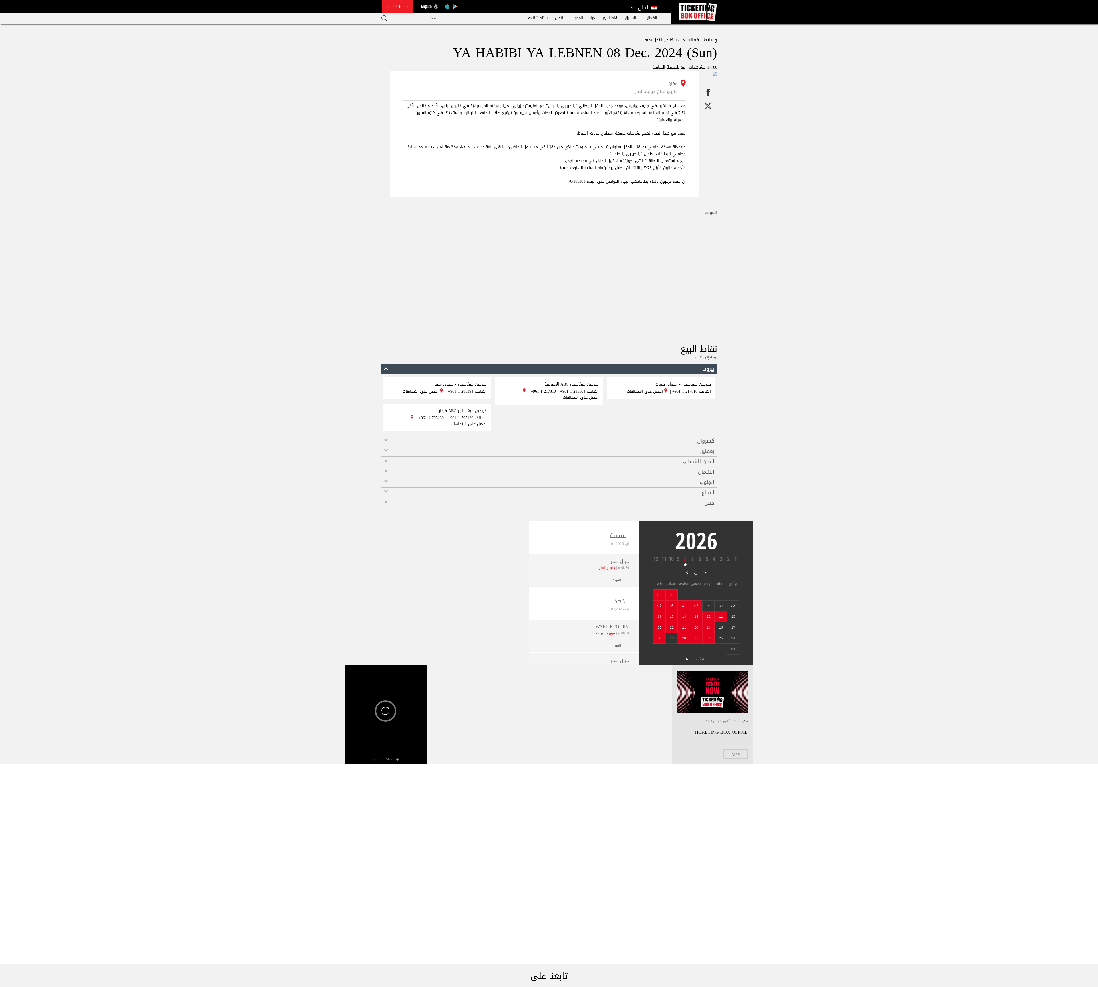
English (426, 6)
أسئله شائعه (538, 17)
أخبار (593, 17)
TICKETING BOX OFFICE (721, 732)
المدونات (576, 17)
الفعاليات (650, 17)
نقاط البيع (610, 17)
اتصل (559, 17)
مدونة (743, 721)
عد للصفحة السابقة (668, 67)
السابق (630, 17)
